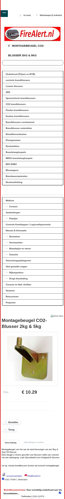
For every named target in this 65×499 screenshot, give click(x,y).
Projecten (11, 302)
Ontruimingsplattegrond (18, 260)
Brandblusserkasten (16, 134)
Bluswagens (12, 170)
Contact (13, 206)
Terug (11, 429)
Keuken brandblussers (17, 116)
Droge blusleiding (18, 278)
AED (8, 92)
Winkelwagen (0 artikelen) (50, 15)
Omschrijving (10, 443)
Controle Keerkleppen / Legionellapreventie (28, 224)
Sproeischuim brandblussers (21, 98)
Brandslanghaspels (16, 152)
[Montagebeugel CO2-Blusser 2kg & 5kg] (29, 380)
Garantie (13, 254)
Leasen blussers (14, 86)
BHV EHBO (11, 164)
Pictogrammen (13, 140)
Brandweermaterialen (17, 176)
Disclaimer (14, 236)
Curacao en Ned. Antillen (18, 284)
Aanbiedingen (13, 212)
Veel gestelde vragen (16, 266)
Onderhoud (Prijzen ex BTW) (20, 74)
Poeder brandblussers (17, 110)
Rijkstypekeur (16, 272)
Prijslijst (13, 218)
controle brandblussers (18, 80)
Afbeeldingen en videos (34, 442)
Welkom (10, 200)
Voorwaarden (16, 242)
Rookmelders (12, 146)
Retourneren (12, 296)
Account (27, 15)
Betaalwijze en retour (20, 248)
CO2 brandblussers (16, 104)
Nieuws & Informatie (16, 230)
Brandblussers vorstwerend (20, 122)
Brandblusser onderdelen (19, 128)
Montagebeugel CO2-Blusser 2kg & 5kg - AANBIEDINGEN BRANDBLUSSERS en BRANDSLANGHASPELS (13, 2)
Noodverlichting (14, 182)
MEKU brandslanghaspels (19, 158)
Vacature (10, 290)
